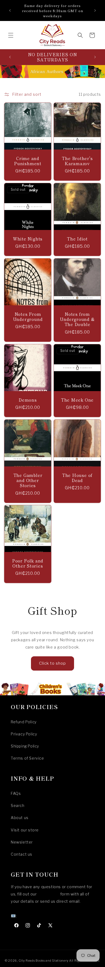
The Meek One (77, 399)
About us (20, 817)
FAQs (16, 793)
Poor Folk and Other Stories (27, 563)
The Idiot (77, 238)
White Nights (28, 238)
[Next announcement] (95, 10)
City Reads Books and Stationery (44, 960)
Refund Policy (24, 722)
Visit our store (25, 830)
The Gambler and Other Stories (28, 480)
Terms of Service (27, 758)
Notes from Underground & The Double (77, 319)
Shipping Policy (25, 746)
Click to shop (52, 663)
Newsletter (22, 842)
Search (17, 805)
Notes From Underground (28, 316)
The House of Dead (77, 478)
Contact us (21, 854)
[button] (11, 35)
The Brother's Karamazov (77, 161)
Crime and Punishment (27, 161)
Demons (28, 399)
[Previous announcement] (10, 10)
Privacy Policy (24, 734)
